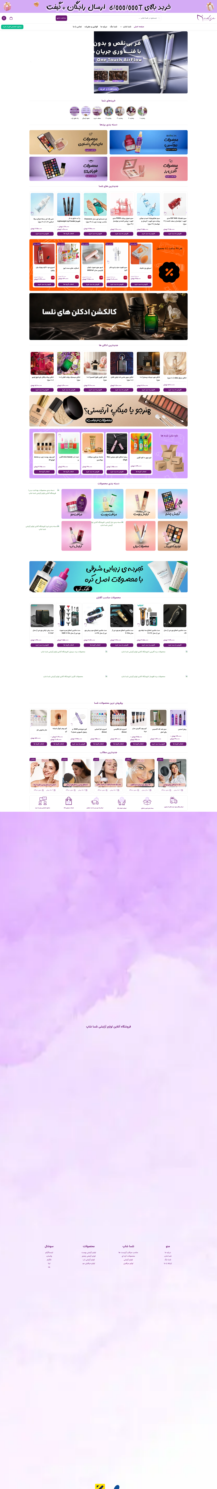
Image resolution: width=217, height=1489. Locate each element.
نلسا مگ (113, 26)
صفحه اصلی (139, 26)
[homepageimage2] (68, 142)
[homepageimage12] (141, 536)
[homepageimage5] (108, 316)
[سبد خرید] (11, 18)
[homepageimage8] (108, 504)
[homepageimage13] (106, 538)
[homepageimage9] (76, 504)
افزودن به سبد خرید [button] (175, 234)
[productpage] (174, 204)
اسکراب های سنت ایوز (119, 268)
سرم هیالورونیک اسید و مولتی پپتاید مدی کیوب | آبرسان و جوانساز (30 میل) (176, 221)
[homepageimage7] (141, 504)
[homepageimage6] (173, 504)
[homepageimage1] (149, 142)
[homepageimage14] (76, 536)
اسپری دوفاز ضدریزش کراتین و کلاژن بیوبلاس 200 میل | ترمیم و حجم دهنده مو (69, 270)
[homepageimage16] (144, 661)
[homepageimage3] (149, 169)
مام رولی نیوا (50, 268)
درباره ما (103, 26)
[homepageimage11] (173, 536)
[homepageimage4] (68, 169)
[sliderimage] (108, 63)
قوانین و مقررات (91, 26)
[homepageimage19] (64, 686)
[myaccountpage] (4, 18)
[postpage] (140, 773)
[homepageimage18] (144, 686)
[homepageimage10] (42, 506)
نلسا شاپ (127, 26)
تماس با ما (77, 26)
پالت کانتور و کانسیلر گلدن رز (45, 457)
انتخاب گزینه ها (95, 234)
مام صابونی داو (62, 730)
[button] (30, 61)
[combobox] (114, 18)
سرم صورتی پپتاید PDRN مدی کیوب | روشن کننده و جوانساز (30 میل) (149, 221)
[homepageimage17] (64, 661)
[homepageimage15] (42, 542)
